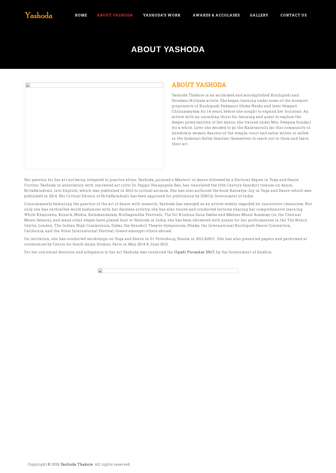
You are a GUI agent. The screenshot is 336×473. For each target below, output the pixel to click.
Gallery (259, 15)
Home (81, 15)
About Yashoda (115, 15)
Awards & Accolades (216, 15)
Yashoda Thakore (77, 464)
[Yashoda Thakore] (39, 15)
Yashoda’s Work (162, 15)
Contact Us (293, 15)
